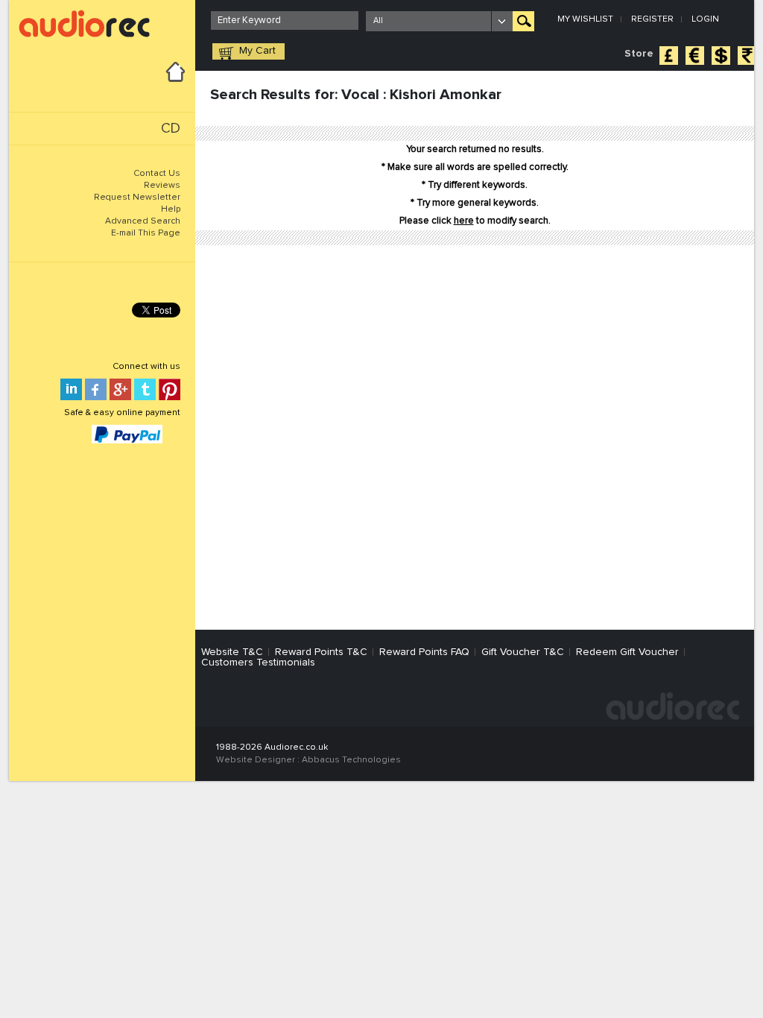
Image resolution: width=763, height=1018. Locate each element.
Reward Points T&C (321, 652)
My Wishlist (585, 19)
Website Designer (255, 760)
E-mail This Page (145, 233)
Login (705, 19)
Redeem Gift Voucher (627, 652)
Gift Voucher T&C (522, 652)
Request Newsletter (137, 197)
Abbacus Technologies (351, 760)
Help (170, 209)
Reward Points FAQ (424, 652)
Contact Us (156, 173)
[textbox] (284, 20)
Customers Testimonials (258, 662)
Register (652, 19)
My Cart (257, 50)
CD (170, 128)
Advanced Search (142, 221)
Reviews (162, 185)
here (464, 221)
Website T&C (232, 652)
